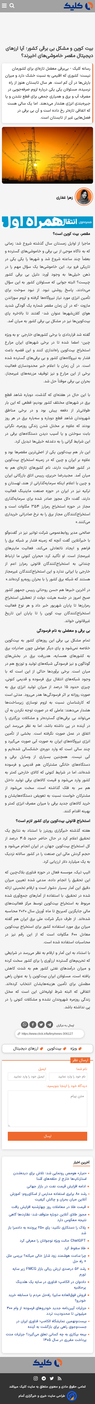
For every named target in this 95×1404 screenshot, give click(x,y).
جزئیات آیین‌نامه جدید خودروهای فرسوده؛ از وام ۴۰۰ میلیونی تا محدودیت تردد (46, 1311)
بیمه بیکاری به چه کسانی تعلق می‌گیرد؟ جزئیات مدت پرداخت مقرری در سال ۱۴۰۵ (46, 1337)
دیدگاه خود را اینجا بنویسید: (67, 1086)
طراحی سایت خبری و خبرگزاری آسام (42, 1396)
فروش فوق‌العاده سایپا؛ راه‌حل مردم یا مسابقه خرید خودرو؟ (47, 1298)
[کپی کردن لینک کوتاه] (47, 1033)
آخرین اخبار (81, 1162)
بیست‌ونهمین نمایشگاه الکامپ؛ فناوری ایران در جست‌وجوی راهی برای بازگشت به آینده (51, 1324)
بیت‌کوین (55, 1048)
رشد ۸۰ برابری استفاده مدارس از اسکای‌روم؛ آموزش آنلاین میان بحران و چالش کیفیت (48, 1196)
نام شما (81, 1069)
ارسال (47, 1136)
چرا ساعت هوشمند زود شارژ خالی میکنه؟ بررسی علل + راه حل (46, 1258)
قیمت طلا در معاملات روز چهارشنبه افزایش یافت (48, 1207)
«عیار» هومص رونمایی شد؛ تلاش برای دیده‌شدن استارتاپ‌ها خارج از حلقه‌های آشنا (49, 1176)
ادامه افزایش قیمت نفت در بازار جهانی (56, 1186)
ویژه (74, 1048)
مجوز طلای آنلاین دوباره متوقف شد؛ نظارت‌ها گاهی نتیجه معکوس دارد (47, 1217)
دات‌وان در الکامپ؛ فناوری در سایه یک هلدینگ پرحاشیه (51, 1284)
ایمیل (42, 1069)
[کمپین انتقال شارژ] (47, 222)
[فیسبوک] (33, 1025)
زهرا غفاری (64, 198)
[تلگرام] (49, 1025)
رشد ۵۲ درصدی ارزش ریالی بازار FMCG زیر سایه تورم (49, 1271)
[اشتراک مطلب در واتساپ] (24, 1024)
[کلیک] (78, 6)
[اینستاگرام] (36, 1379)
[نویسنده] (84, 198)
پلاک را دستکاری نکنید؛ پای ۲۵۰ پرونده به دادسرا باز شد (47, 1230)
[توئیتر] (41, 1025)
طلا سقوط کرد (75, 1248)
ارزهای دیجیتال (26, 1048)
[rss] (59, 1379)
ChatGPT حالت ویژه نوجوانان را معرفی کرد (53, 1241)
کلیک (22, 1386)
